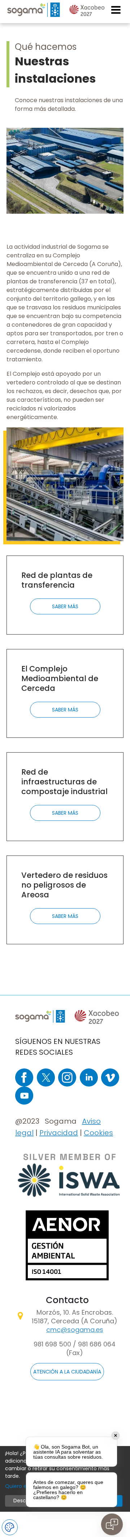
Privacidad (58, 1133)
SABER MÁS (65, 606)
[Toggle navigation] (116, 10)
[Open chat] (112, 1524)
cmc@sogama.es (74, 1329)
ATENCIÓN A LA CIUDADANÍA (67, 1371)
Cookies (98, 1133)
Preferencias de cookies (10, 1527)
